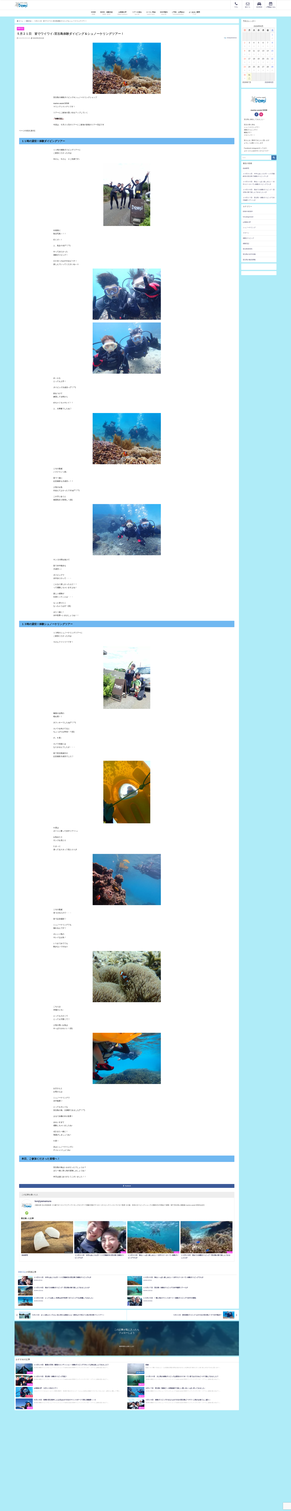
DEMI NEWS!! (248, 211)
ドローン (246, 233)
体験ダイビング (248, 238)
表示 (33, 131)
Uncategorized (248, 217)
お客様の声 (247, 222)
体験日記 (20, 28)
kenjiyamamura (232, 37)
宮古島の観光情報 (249, 259)
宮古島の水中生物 (249, 254)
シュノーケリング (249, 227)
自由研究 (246, 168)
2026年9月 (269, 82)
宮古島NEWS (247, 249)
